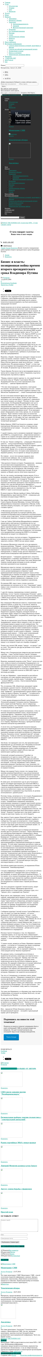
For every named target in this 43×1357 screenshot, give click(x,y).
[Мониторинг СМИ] (20, 125)
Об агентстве (13, 6)
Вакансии (12, 11)
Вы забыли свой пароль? (9, 89)
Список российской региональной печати (23, 49)
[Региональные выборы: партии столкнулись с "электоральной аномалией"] (12, 1111)
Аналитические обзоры (17, 36)
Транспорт (12, 22)
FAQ (10, 9)
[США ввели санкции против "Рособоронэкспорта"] (12, 1086)
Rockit (14, 1355)
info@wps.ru (9, 60)
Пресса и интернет (15, 53)
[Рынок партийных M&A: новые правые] (12, 1137)
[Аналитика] (20, 157)
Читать (12, 1252)
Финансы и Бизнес (15, 20)
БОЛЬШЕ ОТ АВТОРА (26, 1069)
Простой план (7, 1212)
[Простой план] (12, 1206)
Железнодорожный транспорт (23, 27)
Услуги (7, 13)
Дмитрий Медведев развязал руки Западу (19, 1166)
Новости (8, 17)
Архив (11, 40)
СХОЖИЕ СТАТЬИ (9, 1069)
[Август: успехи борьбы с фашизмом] (12, 1183)
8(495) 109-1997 (8, 242)
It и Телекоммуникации (17, 31)
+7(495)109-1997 (10, 58)
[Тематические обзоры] (13, 134)
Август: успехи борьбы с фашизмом (16, 1189)
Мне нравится (13, 1250)
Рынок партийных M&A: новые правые (18, 1143)
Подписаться (15, 1256)
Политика (12, 29)
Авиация (16, 26)
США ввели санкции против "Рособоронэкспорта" (13, 1093)
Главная (7, 2)
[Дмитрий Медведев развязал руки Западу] (12, 1160)
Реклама (11, 33)
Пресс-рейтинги (10, 42)
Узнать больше (11, 1037)
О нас (7, 4)
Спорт (11, 35)
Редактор (6, 277)
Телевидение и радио (16, 51)
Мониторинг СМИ (17, 130)
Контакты (8, 56)
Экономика (12, 18)
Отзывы (11, 8)
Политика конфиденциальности (31, 1355)
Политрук (8, 257)
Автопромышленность (20, 24)
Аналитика (14, 163)
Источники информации (13, 44)
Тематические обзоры (18, 140)
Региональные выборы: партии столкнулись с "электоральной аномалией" (21, 1118)
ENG (6, 75)
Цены (7, 15)
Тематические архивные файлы (19, 54)
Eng (6, 62)
